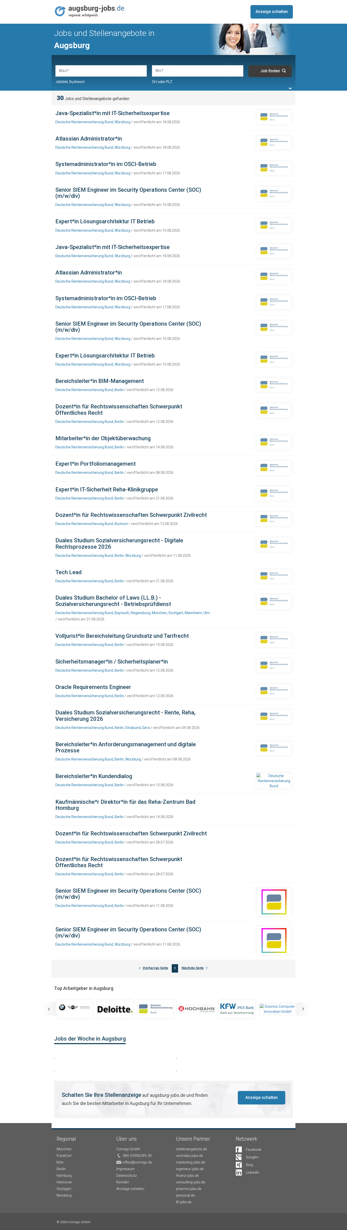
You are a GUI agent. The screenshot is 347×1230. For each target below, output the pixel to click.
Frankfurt (64, 1156)
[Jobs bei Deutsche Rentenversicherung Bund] (118, 1009)
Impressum (125, 1169)
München (64, 1149)
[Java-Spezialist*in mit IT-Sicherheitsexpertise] (274, 117)
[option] (77, 1009)
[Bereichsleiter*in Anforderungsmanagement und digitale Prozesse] (274, 748)
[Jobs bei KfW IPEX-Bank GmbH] (199, 1009)
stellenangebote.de (191, 1149)
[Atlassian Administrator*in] (274, 143)
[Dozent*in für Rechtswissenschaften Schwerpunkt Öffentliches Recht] (274, 411)
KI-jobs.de (184, 1202)
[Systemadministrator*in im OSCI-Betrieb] (274, 168)
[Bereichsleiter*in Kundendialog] (274, 781)
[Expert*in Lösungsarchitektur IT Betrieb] (274, 225)
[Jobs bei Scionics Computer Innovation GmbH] (240, 1009)
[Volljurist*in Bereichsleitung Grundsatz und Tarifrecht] (274, 640)
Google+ (252, 1157)
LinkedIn (252, 1172)
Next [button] (303, 1009)
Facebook (253, 1150)
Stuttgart (64, 1189)
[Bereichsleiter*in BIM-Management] (274, 385)
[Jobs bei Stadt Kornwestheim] (281, 1009)
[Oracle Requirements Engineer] (274, 691)
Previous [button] (49, 1009)
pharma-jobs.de (188, 1189)
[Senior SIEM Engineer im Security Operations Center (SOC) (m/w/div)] (274, 194)
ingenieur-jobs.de (190, 1169)
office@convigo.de (137, 1162)
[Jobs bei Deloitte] (77, 1009)
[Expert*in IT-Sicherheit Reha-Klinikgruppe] (274, 494)
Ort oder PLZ (162, 82)
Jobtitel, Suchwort (70, 82)
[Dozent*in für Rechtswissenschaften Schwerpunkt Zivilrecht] (274, 519)
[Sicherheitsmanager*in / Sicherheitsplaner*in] (274, 666)
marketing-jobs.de (190, 1162)
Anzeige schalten (272, 11)
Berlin (61, 1169)
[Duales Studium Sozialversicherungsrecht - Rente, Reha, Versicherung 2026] (274, 717)
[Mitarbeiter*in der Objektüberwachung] (274, 442)
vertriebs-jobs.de (189, 1156)
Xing (249, 1165)
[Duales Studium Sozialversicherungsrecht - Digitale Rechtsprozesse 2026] (274, 544)
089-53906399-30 (137, 1156)
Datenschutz (126, 1175)
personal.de (185, 1195)
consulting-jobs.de (190, 1182)
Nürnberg (64, 1195)
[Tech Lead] (274, 576)
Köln (60, 1162)
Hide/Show (290, 88)
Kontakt (122, 1182)
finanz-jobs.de (187, 1175)
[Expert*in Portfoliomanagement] (274, 468)
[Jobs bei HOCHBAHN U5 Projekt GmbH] (159, 1009)
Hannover (64, 1182)
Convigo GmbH (128, 1149)
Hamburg (64, 1175)
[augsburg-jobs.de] (89, 11)
